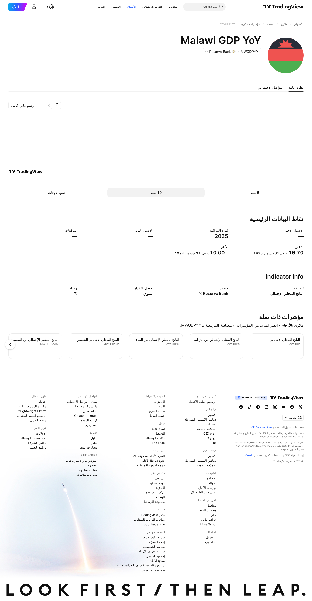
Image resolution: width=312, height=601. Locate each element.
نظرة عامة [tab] (296, 87)
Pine (213, 442)
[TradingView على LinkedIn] (267, 407)
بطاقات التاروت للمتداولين (149, 519)
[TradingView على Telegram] (258, 407)
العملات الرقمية (206, 428)
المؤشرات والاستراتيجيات (81, 460)
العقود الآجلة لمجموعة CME (147, 456)
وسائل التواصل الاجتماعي (81, 401)
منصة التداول (38, 420)
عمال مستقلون (88, 470)
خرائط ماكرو (208, 519)
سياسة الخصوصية (154, 546)
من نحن (160, 478)
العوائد (212, 483)
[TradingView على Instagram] (275, 407)
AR (45, 7)
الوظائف (160, 497)
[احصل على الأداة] (48, 105)
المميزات (159, 401)
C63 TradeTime (154, 524)
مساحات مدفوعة (86, 474)
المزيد (101, 6)
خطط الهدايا (157, 415)
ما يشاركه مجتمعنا (86, 406)
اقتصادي (211, 478)
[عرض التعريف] (291, 288)
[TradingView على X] (301, 407)
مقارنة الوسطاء (155, 438)
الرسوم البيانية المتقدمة (31, 415)
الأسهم (212, 415)
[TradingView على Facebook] (292, 407)
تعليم (94, 442)
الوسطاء (116, 6)
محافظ (212, 505)
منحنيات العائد (208, 510)
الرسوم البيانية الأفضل (202, 401)
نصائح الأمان (157, 560)
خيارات (212, 515)
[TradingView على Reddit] (241, 407)
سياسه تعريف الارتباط (151, 551)
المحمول (211, 537)
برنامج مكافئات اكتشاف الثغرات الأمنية (141, 565)
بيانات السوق (157, 411)
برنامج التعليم (38, 447)
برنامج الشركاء (37, 442)
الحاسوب (210, 542)
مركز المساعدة (155, 492)
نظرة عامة (158, 428)
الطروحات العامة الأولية (201, 492)
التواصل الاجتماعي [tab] (270, 87)
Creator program (85, 415)
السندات (211, 424)
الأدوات (41, 401)
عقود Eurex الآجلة (153, 460)
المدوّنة (160, 487)
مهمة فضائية (157, 483)
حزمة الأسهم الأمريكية (151, 465)
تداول (94, 438)
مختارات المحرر (87, 447)
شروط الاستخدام (154, 537)
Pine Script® (208, 524)
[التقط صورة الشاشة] (57, 105)
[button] (165, 7)
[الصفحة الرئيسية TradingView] (283, 7)
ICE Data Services (261, 427)
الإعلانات (41, 433)
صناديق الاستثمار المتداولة (200, 419)
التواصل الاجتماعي (152, 6)
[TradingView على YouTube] (284, 407)
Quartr (249, 455)
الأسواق (131, 6)
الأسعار (160, 406)
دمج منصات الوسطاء (33, 438)
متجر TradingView (153, 515)
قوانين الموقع (89, 420)
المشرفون (91, 425)
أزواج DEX (209, 438)
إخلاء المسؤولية (155, 542)
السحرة (92, 465)
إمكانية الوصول (155, 556)
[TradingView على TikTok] (250, 407)
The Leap (158, 442)
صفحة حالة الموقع (153, 570)
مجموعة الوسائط (154, 501)
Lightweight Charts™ (32, 411)
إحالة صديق (90, 411)
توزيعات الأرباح (207, 487)
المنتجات (173, 6)
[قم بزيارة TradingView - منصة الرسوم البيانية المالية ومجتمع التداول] (25, 172)
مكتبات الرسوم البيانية (32, 406)
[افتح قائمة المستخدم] (34, 7)
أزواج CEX (209, 433)
